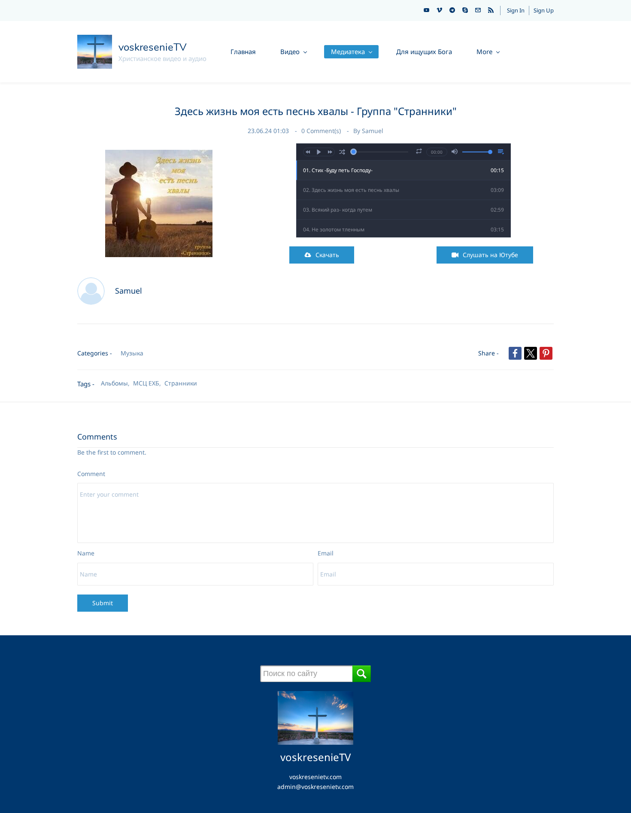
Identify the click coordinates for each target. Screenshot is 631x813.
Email (326, 553)
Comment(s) (322, 131)
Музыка (132, 353)
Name (85, 553)
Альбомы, (117, 383)
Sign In (516, 10)
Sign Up (544, 10)
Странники (180, 383)
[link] (158, 154)
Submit (102, 603)
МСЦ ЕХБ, (148, 383)
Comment (91, 474)
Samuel (372, 131)
